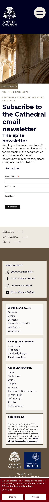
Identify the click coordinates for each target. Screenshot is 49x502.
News (11, 372)
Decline (12, 497)
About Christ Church (20, 368)
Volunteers (14, 331)
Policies (12, 402)
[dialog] (24, 490)
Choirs (11, 316)
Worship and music (19, 308)
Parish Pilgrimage (17, 353)
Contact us (14, 376)
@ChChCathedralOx (22, 271)
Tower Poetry (15, 395)
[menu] (40, 12)
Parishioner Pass (16, 357)
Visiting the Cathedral (21, 341)
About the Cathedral (15, 92)
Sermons (13, 320)
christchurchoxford (21, 285)
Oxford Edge (15, 398)
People (12, 383)
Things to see (15, 346)
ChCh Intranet (15, 406)
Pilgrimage (14, 349)
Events (11, 379)
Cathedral (8, 86)
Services (12, 312)
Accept (35, 497)
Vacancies (13, 387)
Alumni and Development (22, 391)
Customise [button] (7, 490)
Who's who (14, 327)
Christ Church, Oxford (23, 278)
